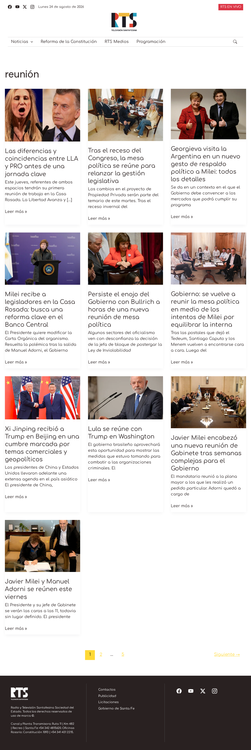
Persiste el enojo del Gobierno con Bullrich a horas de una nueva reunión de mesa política (124, 309)
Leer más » (16, 211)
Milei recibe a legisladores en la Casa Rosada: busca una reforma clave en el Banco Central (40, 309)
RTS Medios (117, 41)
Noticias (19, 41)
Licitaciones (108, 702)
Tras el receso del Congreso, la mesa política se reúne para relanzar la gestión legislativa (121, 166)
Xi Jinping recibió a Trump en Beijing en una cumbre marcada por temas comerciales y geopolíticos (42, 444)
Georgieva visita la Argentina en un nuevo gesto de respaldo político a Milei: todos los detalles (205, 164)
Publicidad (107, 696)
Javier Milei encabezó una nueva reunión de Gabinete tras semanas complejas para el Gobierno (206, 453)
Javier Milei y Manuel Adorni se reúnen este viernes (38, 589)
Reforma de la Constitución (69, 41)
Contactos (106, 689)
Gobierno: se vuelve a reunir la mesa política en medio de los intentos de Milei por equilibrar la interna (205, 309)
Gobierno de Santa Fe (116, 708)
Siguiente (227, 654)
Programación (151, 41)
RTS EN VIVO (230, 7)
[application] (30, 42)
